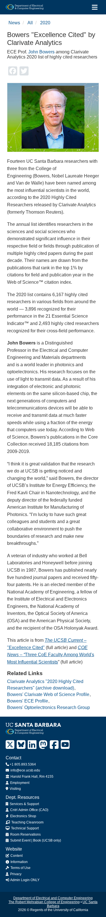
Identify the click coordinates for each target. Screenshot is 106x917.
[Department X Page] (10, 744)
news (14, 22)
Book (37, 840)
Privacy (15, 874)
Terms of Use (20, 868)
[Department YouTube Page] (65, 744)
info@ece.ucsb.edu (25, 770)
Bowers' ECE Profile (27, 701)
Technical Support (24, 828)
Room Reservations (25, 834)
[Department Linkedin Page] (32, 744)
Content (16, 856)
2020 (45, 22)
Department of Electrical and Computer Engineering (53, 898)
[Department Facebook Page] (54, 744)
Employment (19, 783)
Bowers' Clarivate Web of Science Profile (48, 694)
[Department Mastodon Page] (43, 744)
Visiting (15, 789)
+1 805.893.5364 (23, 764)
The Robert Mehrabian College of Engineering (44, 902)
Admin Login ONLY (25, 880)
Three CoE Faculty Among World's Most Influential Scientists (50, 654)
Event (26, 840)
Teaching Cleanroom (27, 822)
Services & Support (24, 804)
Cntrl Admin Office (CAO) (28, 810)
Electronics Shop (22, 816)
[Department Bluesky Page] (21, 744)
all (30, 22)
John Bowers (41, 51)
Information (19, 862)
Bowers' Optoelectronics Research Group (48, 707)
